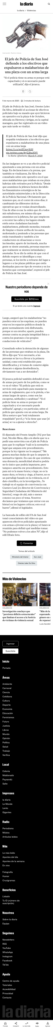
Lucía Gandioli (44, 624)
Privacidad (7, 993)
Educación (7, 713)
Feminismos (8, 717)
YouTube (6, 948)
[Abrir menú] (4, 4)
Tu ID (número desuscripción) (11, 902)
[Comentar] (29, 91)
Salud (5, 746)
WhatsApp (7, 952)
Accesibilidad (9, 989)
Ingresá (36, 306)
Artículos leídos (10, 836)
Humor (5, 876)
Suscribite (10, 651)
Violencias (31, 10)
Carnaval (6, 688)
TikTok (5, 964)
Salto (5, 783)
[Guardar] (23, 91)
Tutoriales (7, 985)
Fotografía (7, 872)
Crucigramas (8, 880)
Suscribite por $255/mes (26, 299)
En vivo (6, 865)
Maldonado (8, 775)
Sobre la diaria (9, 919)
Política (6, 742)
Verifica (6, 755)
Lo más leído (8, 853)
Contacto (6, 997)
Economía (7, 709)
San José (37, 557)
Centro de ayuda (10, 981)
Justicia (6, 725)
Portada (6, 668)
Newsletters (8, 939)
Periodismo (8, 828)
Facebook (7, 960)
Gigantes (6, 812)
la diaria (20, 10)
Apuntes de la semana (13, 861)
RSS (4, 944)
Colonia (6, 771)
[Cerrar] (48, 284)
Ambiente (7, 684)
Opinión (6, 738)
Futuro (5, 721)
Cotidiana (7, 696)
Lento (5, 808)
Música (5, 832)
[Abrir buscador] (49, 4)
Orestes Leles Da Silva (26, 563)
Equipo (5, 923)
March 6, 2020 (35, 155)
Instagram (7, 956)
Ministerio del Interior (20, 557)
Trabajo (6, 751)
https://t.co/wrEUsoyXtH (19, 149)
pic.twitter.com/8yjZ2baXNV (22, 152)
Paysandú (7, 779)
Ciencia (6, 692)
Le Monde (7, 804)
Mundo (5, 734)
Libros (5, 730)
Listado (6, 896)
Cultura (6, 700)
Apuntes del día (10, 857)
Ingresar (10, 643)
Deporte (6, 705)
